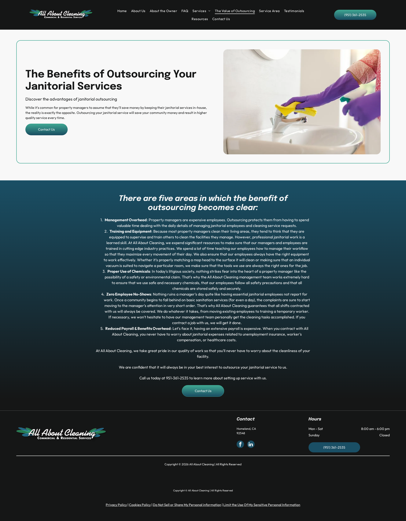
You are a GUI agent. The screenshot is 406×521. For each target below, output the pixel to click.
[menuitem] (123, 11)
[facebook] (240, 445)
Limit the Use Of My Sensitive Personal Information (261, 505)
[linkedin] (251, 445)
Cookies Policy (140, 505)
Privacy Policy (116, 505)
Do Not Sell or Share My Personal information (187, 505)
